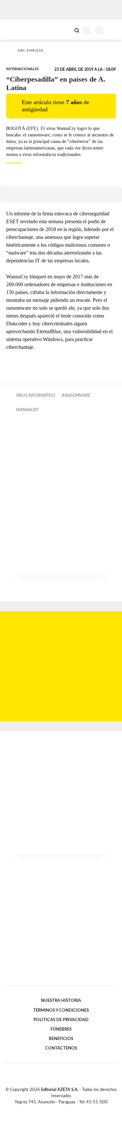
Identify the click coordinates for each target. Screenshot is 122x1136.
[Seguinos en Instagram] (72, 1109)
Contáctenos (61, 1048)
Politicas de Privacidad (61, 1020)
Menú (113, 30)
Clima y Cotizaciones (66, 30)
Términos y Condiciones (61, 1010)
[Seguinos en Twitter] (58, 1109)
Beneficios (61, 1039)
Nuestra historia (61, 1001)
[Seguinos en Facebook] (51, 1109)
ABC (17, 29)
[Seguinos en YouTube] (65, 1109)
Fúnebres (61, 1029)
